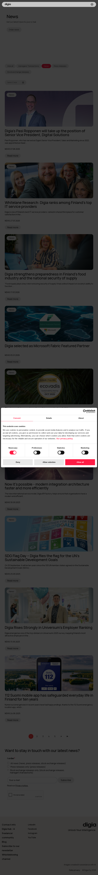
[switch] (37, 452)
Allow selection (49, 462)
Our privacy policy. (64, 439)
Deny (18, 462)
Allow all (80, 462)
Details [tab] (49, 418)
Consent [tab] (17, 418)
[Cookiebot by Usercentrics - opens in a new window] (84, 411)
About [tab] (81, 418)
